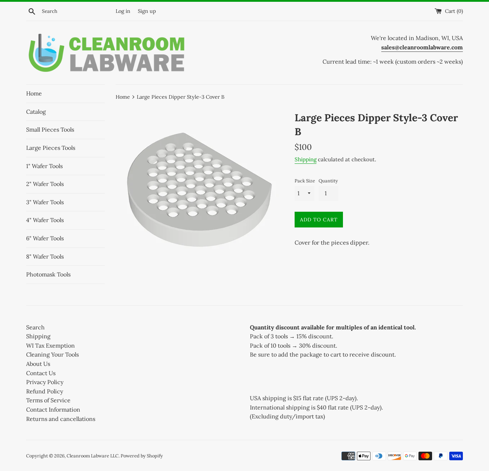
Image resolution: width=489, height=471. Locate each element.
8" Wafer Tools (45, 256)
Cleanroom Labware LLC (92, 456)
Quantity (328, 181)
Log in (123, 11)
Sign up (147, 11)
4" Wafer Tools (45, 220)
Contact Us (40, 373)
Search (35, 327)
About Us (38, 363)
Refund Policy (44, 391)
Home (34, 93)
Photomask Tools (48, 274)
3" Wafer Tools (45, 202)
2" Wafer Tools (45, 183)
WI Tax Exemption (50, 345)
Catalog (36, 111)
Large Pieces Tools (50, 147)
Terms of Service (48, 400)
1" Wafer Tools (44, 166)
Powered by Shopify (142, 456)
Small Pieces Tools (50, 129)
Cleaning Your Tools (52, 354)
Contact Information (53, 409)
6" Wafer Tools (45, 238)
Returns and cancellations (60, 418)
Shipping (305, 159)
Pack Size (305, 181)
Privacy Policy (44, 382)
